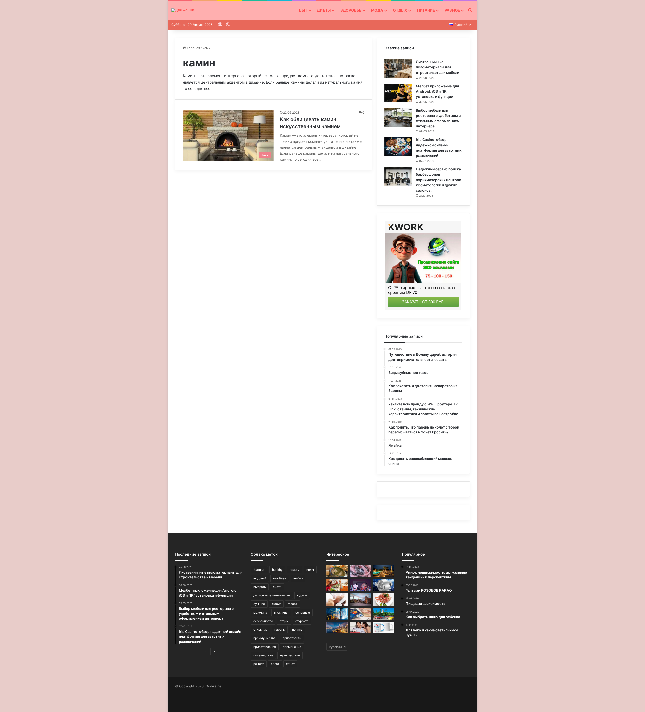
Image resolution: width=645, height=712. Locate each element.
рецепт (258, 664)
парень (279, 629)
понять (297, 629)
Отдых (400, 10)
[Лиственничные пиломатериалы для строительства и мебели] (398, 68)
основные (302, 612)
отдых (284, 621)
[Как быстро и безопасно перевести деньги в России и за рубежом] (360, 614)
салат (275, 664)
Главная (193, 48)
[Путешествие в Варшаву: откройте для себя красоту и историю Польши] (360, 599)
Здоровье (350, 10)
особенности (263, 621)
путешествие (263, 655)
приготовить (292, 638)
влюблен (279, 578)
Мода (377, 10)
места (292, 604)
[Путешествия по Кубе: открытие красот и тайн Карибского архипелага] (383, 614)
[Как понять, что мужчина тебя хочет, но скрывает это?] (360, 628)
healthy (277, 570)
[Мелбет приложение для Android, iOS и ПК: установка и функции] (398, 93)
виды (310, 570)
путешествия (290, 655)
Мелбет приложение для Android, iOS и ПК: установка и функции (437, 91)
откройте (301, 621)
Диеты (324, 10)
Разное (452, 10)
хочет (290, 664)
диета (277, 587)
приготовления (264, 647)
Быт (303, 10)
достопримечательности (271, 595)
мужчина (260, 612)
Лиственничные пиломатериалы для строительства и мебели (437, 67)
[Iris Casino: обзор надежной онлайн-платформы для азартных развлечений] (398, 146)
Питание (426, 10)
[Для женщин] (183, 10)
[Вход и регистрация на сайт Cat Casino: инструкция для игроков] (360, 585)
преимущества (264, 638)
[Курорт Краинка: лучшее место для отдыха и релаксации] (383, 571)
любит (276, 604)
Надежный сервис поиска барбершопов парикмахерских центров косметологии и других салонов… (438, 179)
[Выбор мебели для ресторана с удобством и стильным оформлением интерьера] (398, 117)
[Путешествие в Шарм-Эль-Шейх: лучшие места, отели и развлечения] (337, 585)
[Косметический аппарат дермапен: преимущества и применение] (337, 599)
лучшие (259, 604)
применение (292, 647)
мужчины (281, 612)
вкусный (259, 578)
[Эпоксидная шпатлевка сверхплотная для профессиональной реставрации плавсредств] (337, 571)
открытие (260, 629)
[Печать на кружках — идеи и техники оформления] (383, 628)
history (294, 570)
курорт (302, 595)
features (259, 570)
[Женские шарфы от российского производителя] (360, 571)
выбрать (259, 587)
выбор (298, 578)
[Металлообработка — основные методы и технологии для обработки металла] (337, 614)
